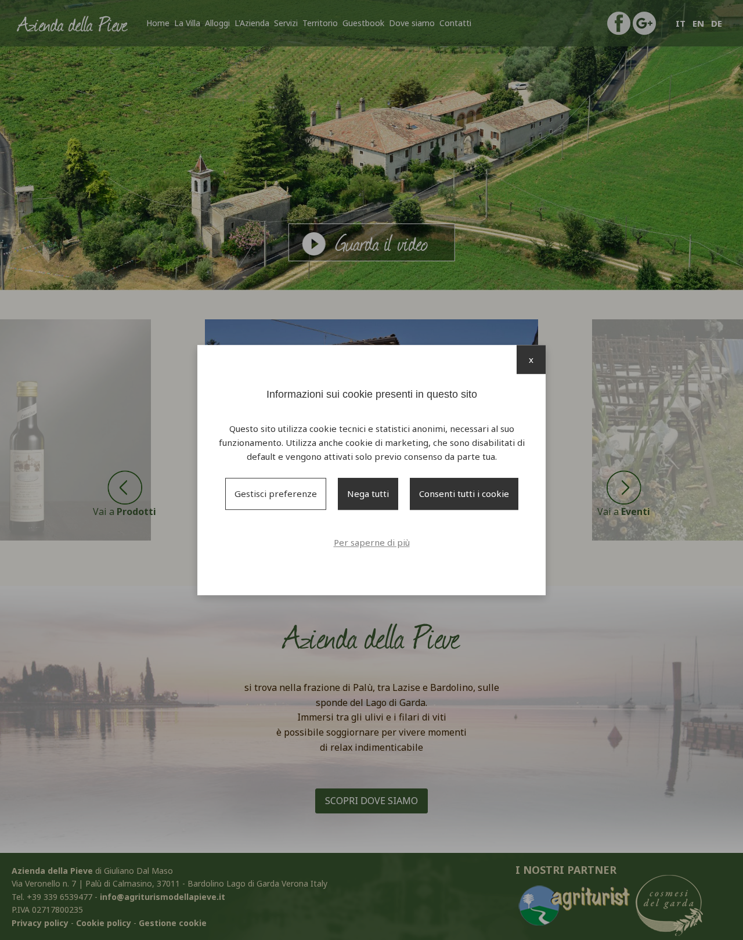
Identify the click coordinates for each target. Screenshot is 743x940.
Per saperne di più (372, 542)
